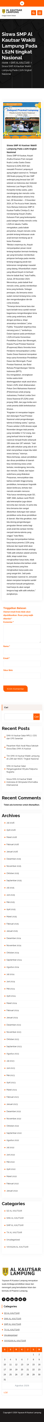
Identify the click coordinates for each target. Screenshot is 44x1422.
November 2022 (13, 1118)
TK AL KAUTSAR (14, 1232)
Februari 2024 (12, 1010)
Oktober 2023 (12, 1039)
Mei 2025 (10, 902)
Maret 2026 (11, 837)
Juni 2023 (10, 1068)
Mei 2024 (10, 989)
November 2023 (13, 1032)
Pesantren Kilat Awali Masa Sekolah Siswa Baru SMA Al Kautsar (22, 747)
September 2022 (14, 1133)
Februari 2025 (12, 924)
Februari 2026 (12, 844)
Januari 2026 (12, 851)
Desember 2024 (13, 938)
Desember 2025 (13, 859)
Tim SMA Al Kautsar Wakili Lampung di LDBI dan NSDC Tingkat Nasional (22, 757)
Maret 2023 (11, 1090)
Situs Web (8, 670)
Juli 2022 (10, 1147)
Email (6, 658)
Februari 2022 (12, 1183)
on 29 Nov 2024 (16, 131)
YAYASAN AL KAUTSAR (17, 1247)
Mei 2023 (10, 1075)
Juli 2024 (10, 974)
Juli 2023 (10, 1061)
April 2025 (11, 909)
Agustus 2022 (12, 1140)
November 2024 (13, 945)
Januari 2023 (12, 1104)
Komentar (8, 622)
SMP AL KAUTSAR (20, 62)
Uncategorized (13, 1240)
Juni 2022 (10, 1155)
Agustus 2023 (12, 1054)
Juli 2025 (10, 888)
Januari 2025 (12, 931)
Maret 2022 (11, 1176)
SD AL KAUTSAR (14, 1211)
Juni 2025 (10, 895)
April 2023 (11, 1082)
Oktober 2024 (12, 953)
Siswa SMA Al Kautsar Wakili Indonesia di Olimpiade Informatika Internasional (22, 782)
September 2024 (14, 960)
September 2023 (14, 1046)
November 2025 (13, 866)
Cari (6, 707)
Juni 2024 (10, 981)
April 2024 (11, 996)
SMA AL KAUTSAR (15, 1218)
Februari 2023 (12, 1097)
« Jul (5, 1392)
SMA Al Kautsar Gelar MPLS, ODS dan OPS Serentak (21, 737)
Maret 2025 (11, 916)
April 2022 (11, 1169)
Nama (6, 646)
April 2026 (11, 830)
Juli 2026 (10, 823)
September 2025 (14, 880)
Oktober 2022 (12, 1126)
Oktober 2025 (12, 873)
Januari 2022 (12, 1191)
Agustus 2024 (12, 967)
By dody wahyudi (16, 135)
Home (5, 62)
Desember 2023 (13, 1025)
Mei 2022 (10, 1162)
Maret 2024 (11, 1003)
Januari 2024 (12, 1017)
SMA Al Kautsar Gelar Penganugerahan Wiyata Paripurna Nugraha (22, 769)
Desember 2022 (13, 1111)
